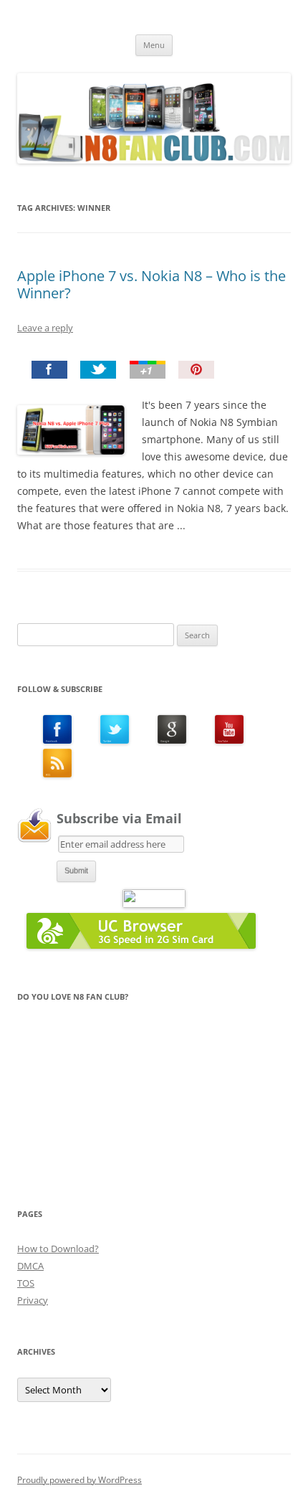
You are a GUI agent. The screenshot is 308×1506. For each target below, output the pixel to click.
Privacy (32, 1300)
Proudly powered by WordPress (79, 1480)
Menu (154, 44)
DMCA (30, 1265)
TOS (25, 1283)
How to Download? (58, 1248)
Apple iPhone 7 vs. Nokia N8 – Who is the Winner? (151, 284)
